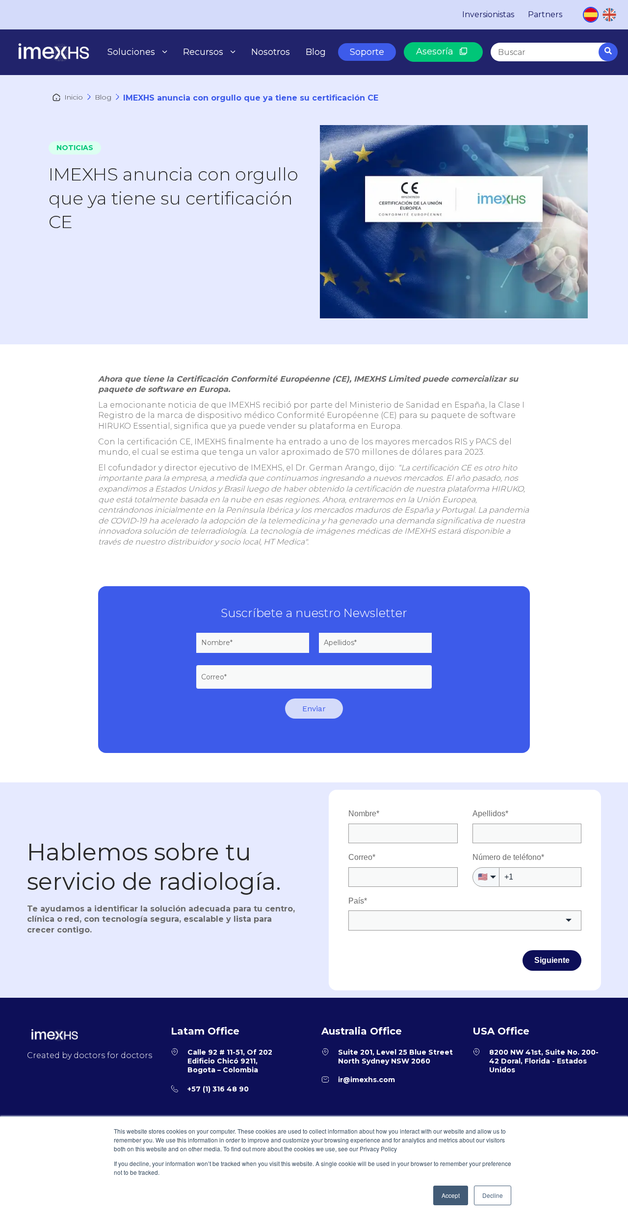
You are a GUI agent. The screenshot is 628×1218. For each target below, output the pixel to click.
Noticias (74, 147)
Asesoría (436, 51)
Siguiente (552, 960)
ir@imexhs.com (366, 1079)
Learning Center (223, 96)
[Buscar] (608, 52)
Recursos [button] (203, 52)
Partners (545, 14)
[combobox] (553, 52)
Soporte (367, 52)
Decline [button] (492, 1195)
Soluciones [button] (131, 52)
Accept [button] (451, 1195)
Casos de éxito (219, 73)
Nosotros (270, 52)
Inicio (73, 97)
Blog (316, 52)
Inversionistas (488, 14)
